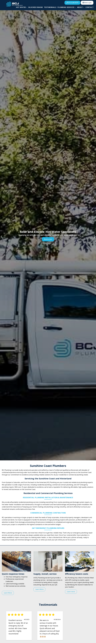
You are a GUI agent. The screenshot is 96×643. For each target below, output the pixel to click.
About (80, 7)
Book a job (87, 3)
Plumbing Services (66, 7)
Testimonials (50, 7)
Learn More (8, 593)
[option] (48, 235)
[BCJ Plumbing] (14, 4)
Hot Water (21, 7)
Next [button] (94, 236)
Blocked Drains (35, 7)
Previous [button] (1, 236)
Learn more (71, 592)
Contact (90, 7)
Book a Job (48, 239)
